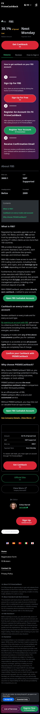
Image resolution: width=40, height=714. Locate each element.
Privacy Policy (7, 573)
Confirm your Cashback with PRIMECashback (20, 355)
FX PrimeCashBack (9, 5)
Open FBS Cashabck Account (20, 298)
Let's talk (22, 507)
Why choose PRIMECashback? (15, 217)
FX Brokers (5, 561)
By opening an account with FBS (14, 322)
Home (4, 551)
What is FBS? (8, 209)
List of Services (10, 709)
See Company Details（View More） (17, 418)
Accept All (8, 699)
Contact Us (6, 568)
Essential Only (22, 699)
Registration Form (9, 557)
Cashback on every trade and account (18, 213)
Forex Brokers (11, 531)
